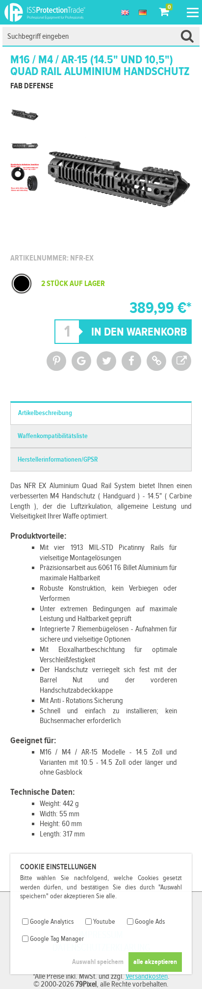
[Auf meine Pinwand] (56, 361)
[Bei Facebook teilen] (131, 361)
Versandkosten (147, 976)
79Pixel (86, 984)
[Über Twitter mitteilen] (106, 361)
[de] (143, 12)
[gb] (125, 12)
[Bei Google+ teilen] (81, 361)
